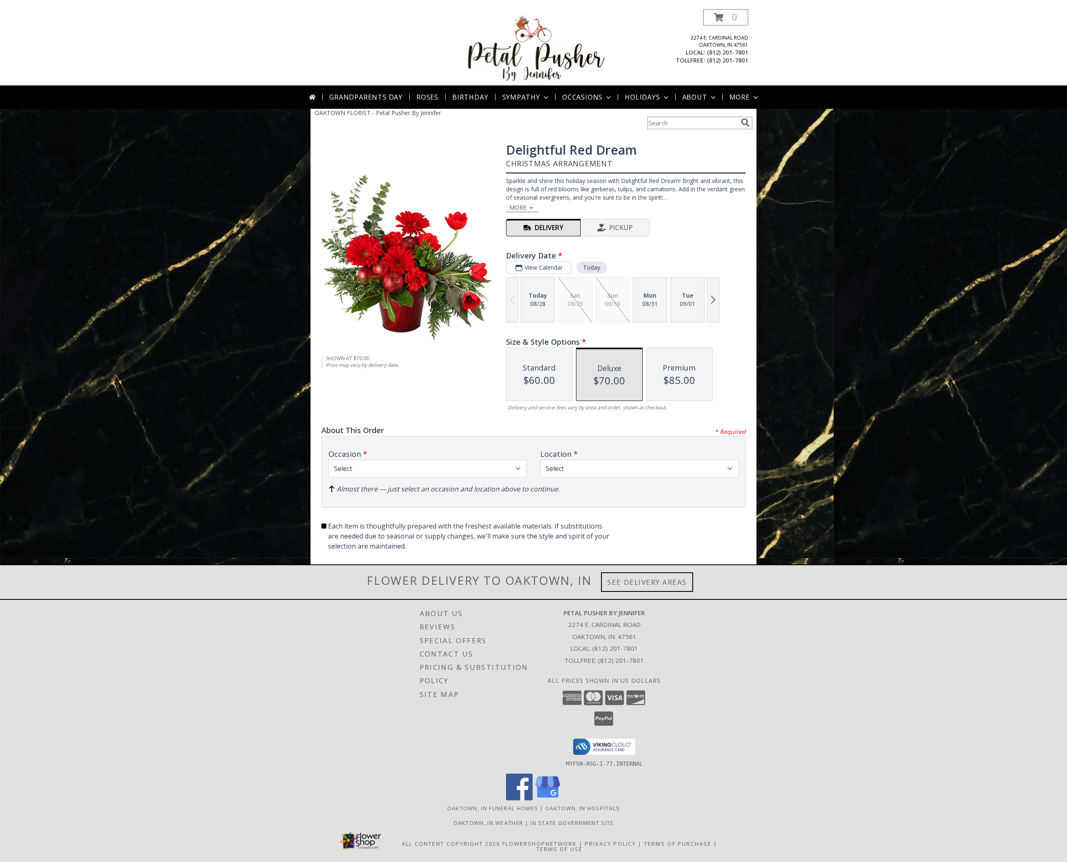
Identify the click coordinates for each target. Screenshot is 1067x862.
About (694, 97)
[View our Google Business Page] (547, 798)
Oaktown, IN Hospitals (582, 808)
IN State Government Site (572, 823)
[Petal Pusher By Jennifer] (534, 47)
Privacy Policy (610, 843)
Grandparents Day (366, 97)
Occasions (582, 97)
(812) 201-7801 (727, 52)
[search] (745, 122)
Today (591, 267)
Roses (427, 97)
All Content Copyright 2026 (451, 843)
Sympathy (521, 97)
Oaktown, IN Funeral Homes (493, 808)
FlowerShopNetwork (539, 843)
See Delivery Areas (647, 582)
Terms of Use (559, 849)
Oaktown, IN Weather (488, 823)
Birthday (470, 97)
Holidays (642, 97)
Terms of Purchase (677, 843)
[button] (725, 17)
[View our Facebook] (519, 798)
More (739, 97)
